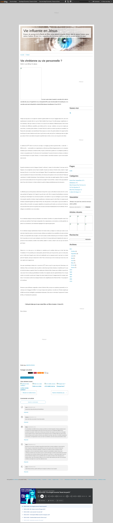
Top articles (44, 479)
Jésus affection (15, 479)
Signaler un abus (56, 479)
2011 (71, 249)
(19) (74, 182)
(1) (75, 192)
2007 (71, 276)
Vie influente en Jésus (40, 31)
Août (72, 256)
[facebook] (65, 1)
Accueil (22, 54)
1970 (71, 281)
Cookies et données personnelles (91, 479)
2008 (71, 274)
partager (52, 500)
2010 (71, 270)
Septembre (73, 253)
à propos (60, 500)
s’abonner (43, 500)
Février (73, 265)
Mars (72, 263)
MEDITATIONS (30, 365)
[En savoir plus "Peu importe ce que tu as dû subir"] (73, 227)
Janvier (73, 267)
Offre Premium (80, 479)
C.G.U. (61, 479)
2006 (71, 279)
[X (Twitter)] (68, 1)
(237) (77, 180)
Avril (72, 260)
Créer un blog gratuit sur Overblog (34, 479)
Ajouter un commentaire (33, 402)
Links (71, 170)
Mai (72, 258)
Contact (27, 54)
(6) (78, 185)
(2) (75, 187)
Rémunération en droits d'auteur (70, 479)
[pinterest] (70, 1)
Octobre (73, 251)
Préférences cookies (102, 479)
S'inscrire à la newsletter (27, 377)
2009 (71, 272)
